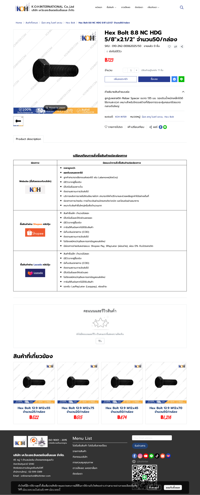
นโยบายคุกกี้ (54, 489)
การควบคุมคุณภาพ (83, 462)
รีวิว (100, 341)
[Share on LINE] (165, 127)
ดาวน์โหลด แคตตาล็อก (85, 468)
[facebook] (134, 455)
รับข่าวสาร (140, 446)
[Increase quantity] (136, 70)
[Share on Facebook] (160, 127)
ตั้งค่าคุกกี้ (154, 487)
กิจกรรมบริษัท (80, 457)
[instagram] (140, 455)
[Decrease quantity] (125, 70)
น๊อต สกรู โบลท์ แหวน (51, 22)
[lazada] (168, 455)
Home (19, 22)
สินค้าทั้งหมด (32, 22)
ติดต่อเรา (77, 474)
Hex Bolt (70, 22)
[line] (151, 455)
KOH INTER (121, 116)
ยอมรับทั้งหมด (173, 487)
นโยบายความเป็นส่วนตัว (33, 489)
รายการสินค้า (79, 451)
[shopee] (162, 455)
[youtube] (145, 455)
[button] (181, 7)
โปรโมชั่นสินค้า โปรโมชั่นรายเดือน (90, 445)
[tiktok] (157, 455)
